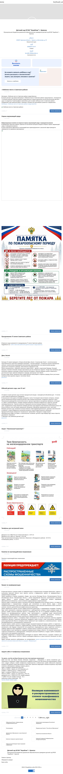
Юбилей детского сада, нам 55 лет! (13, 388)
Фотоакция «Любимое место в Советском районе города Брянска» (19, 104)
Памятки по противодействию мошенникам (16, 552)
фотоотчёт (4, 418)
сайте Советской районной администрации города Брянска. (26, 344)
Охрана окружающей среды (11, 116)
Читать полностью (55, 111)
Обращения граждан (7, 760)
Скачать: (4, 560)
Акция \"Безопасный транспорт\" (13, 429)
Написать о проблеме (12, 81)
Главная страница (6, 757)
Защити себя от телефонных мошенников (16, 652)
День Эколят (6, 355)
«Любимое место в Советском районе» (15, 90)
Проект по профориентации (11, 585)
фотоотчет (4, 377)
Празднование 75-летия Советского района (16, 336)
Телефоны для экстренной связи (12, 528)
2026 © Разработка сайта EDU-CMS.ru (31, 767)
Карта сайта (5, 762)
